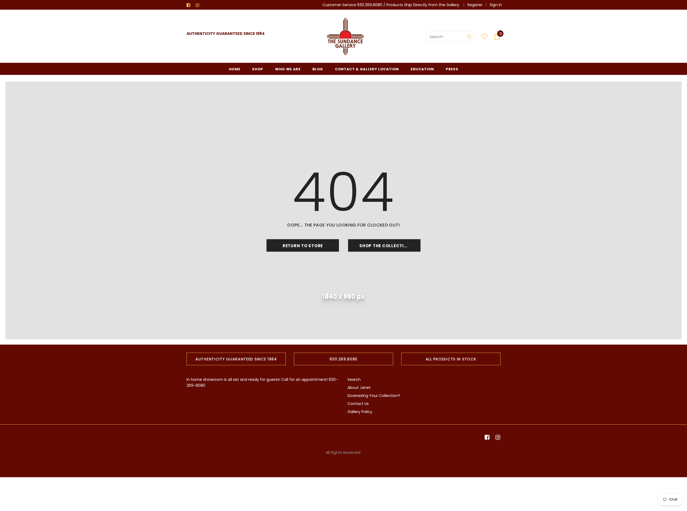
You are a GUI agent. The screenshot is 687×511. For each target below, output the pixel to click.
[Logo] (345, 36)
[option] (236, 359)
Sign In (496, 5)
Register (475, 5)
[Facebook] (190, 5)
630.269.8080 (369, 5)
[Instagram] (199, 5)
